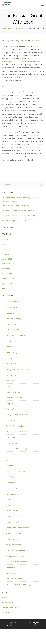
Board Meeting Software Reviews (15, 220)
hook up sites (11, 437)
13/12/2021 (35, 40)
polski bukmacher (12, 539)
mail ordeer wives (13, 494)
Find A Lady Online (13, 392)
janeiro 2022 (7, 259)
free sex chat (11, 420)
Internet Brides (11, 454)
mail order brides (12, 505)
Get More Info (12, 147)
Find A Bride (10, 381)
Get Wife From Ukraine (15, 426)
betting (8, 341)
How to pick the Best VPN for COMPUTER (18, 215)
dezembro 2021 (8, 264)
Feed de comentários (10, 607)
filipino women (11, 375)
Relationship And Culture (15, 550)
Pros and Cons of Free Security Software (18, 211)
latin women (10, 482)
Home (4, 29)
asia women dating (13, 318)
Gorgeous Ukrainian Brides (16, 431)
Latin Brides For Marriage (16, 471)
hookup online (11, 443)
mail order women (13, 516)
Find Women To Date (14, 398)
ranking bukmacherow (14, 545)
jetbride (9, 460)
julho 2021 (6, 288)
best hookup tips (12, 330)
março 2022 (6, 249)
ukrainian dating (12, 567)
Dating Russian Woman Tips (17, 369)
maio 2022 (6, 239)
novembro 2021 (8, 269)
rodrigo (7, 40)
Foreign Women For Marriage (17, 414)
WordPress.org (8, 612)
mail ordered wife (12, 522)
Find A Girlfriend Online (15, 386)
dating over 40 (11, 364)
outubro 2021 (7, 273)
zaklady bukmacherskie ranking (18, 584)
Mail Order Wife (12, 511)
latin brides (10, 465)
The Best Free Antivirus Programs (15, 206)
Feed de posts (7, 602)
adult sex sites (11, 307)
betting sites (10, 347)
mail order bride (12, 499)
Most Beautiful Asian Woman (17, 528)
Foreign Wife (11, 409)
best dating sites (12, 324)
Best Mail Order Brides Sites (17, 335)
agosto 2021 (7, 283)
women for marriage (14, 579)
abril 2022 (6, 244)
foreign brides (11, 403)
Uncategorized (14, 29)
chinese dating (11, 352)
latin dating (10, 477)
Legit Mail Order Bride (14, 488)
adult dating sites (12, 301)
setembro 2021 (8, 278)
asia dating (10, 313)
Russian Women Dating (15, 556)
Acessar (5, 597)
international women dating (16, 448)
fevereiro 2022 (7, 254)
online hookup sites (13, 533)
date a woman (11, 358)
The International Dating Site (17, 562)
